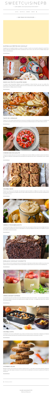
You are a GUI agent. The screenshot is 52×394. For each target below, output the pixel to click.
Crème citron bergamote (12, 225)
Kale (22, 391)
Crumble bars (8, 189)
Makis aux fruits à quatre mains (15, 82)
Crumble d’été (8, 332)
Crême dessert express (11, 295)
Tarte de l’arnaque (10, 118)
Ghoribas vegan (9, 366)
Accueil (16, 11)
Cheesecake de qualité (11, 153)
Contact (33, 11)
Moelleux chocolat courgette (14, 261)
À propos (28, 11)
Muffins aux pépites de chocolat (15, 46)
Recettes (22, 11)
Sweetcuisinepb (26, 3)
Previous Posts (8, 381)
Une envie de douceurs (6, 53)
